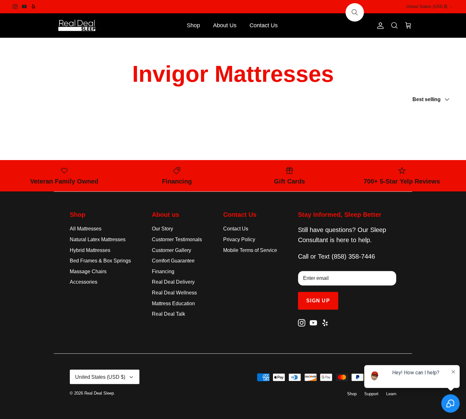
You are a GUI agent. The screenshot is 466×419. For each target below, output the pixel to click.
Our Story (162, 228)
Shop (193, 25)
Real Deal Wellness (174, 292)
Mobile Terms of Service (250, 250)
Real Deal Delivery (173, 282)
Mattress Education (173, 303)
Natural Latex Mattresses (98, 239)
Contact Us (263, 25)
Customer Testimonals (177, 239)
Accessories (83, 282)
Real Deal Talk (168, 314)
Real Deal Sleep (99, 393)
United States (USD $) (426, 6)
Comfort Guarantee (173, 260)
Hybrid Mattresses (90, 250)
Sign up (318, 300)
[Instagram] (15, 6)
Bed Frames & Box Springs (100, 260)
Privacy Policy (239, 239)
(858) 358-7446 (353, 256)
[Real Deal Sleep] (77, 26)
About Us (224, 25)
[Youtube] (24, 6)
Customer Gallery (171, 250)
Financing (163, 271)
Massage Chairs (88, 271)
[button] (355, 12)
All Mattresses (85, 228)
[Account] (379, 25)
